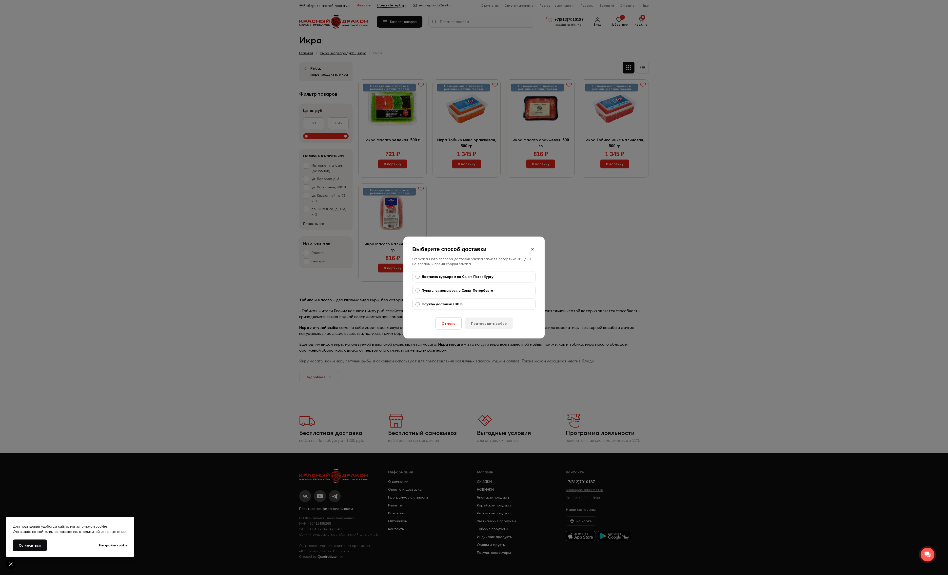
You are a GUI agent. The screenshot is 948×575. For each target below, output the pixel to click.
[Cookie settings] (11, 564)
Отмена (448, 323)
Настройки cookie (113, 545)
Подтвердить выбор (489, 323)
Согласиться (30, 545)
